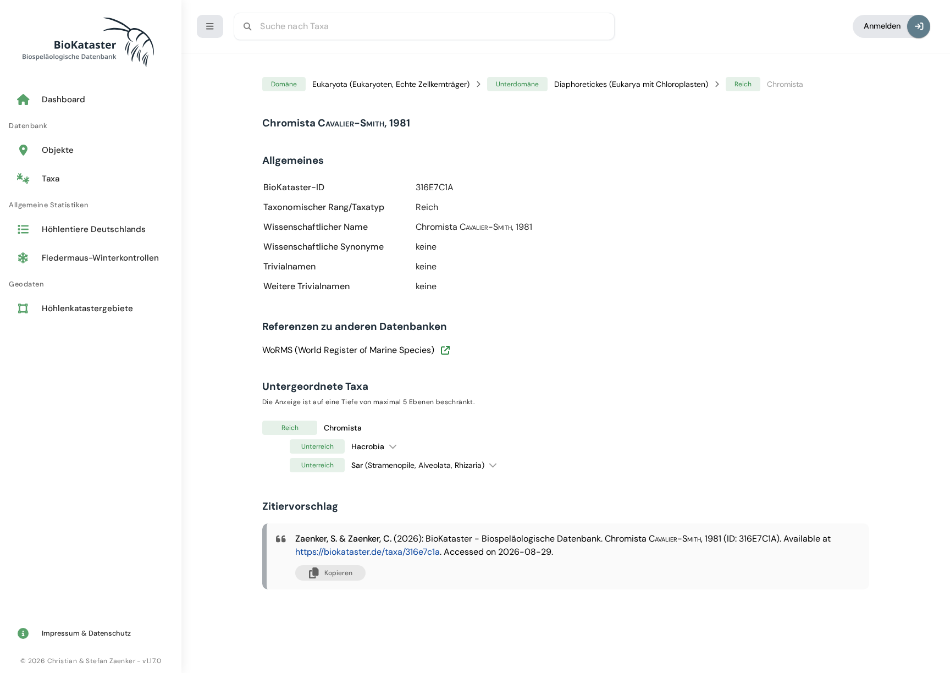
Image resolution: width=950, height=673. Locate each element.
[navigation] (90, 205)
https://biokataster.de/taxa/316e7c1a (367, 552)
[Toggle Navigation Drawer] (210, 26)
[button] (393, 446)
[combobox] (424, 26)
